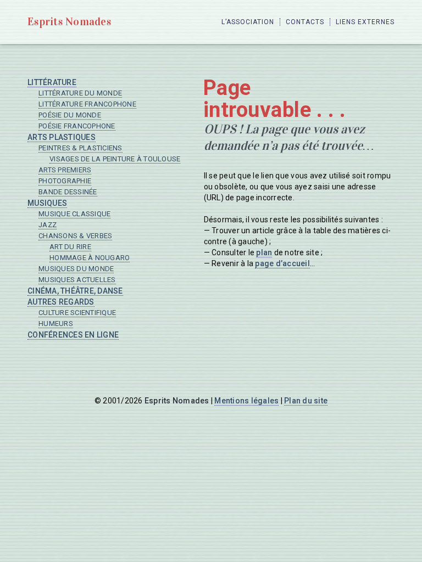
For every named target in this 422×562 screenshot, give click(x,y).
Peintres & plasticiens (80, 148)
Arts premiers (64, 170)
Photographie (64, 181)
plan (264, 252)
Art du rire (70, 247)
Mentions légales (246, 400)
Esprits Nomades (69, 21)
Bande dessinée (67, 192)
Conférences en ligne (73, 334)
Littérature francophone (87, 104)
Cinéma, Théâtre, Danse (75, 290)
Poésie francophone (76, 126)
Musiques (47, 203)
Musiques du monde (76, 269)
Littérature (51, 82)
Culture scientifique (77, 312)
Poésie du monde (69, 115)
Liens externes (365, 22)
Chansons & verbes (75, 236)
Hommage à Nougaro (89, 258)
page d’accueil (282, 263)
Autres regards (61, 301)
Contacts (305, 22)
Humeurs (55, 323)
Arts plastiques (61, 137)
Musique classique (74, 214)
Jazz (47, 225)
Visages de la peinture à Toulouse (114, 159)
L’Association (247, 22)
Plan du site (305, 400)
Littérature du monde (80, 93)
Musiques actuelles (77, 280)
